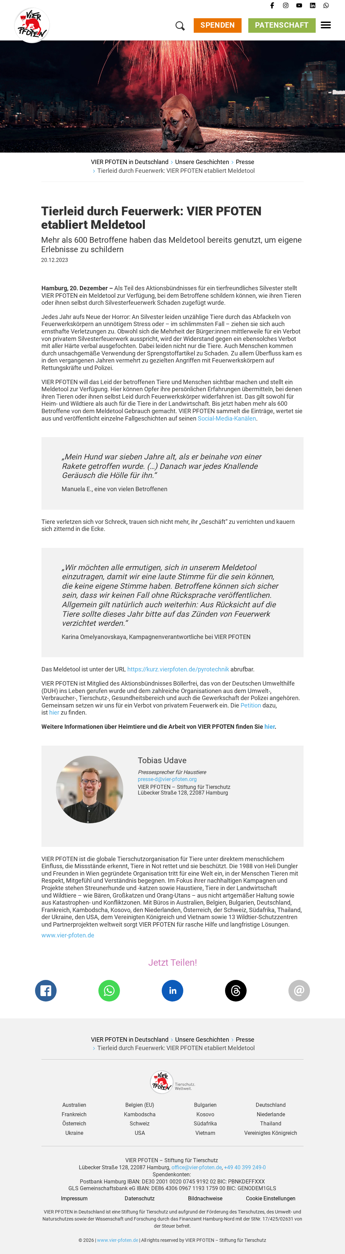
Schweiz (140, 1124)
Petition (251, 705)
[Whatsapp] (326, 5)
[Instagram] (285, 5)
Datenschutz (140, 1199)
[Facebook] (272, 5)
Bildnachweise (205, 1199)
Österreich (74, 1124)
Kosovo (205, 1115)
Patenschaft (282, 25)
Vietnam (205, 1133)
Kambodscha (140, 1115)
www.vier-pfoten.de (67, 935)
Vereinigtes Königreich (270, 1133)
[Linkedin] (312, 5)
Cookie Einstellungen (270, 1199)
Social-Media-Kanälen (227, 418)
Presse (245, 161)
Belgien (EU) (139, 1105)
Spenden (217, 25)
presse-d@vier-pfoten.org (167, 779)
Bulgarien (205, 1105)
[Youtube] (299, 5)
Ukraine (74, 1133)
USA (140, 1133)
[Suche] (180, 27)
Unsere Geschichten (202, 161)
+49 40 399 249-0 (245, 1167)
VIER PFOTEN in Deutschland (129, 161)
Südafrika (205, 1124)
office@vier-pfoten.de (196, 1167)
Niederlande (271, 1115)
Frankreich (74, 1115)
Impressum (74, 1199)
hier (54, 712)
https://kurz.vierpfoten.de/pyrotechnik (178, 669)
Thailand (270, 1124)
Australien (74, 1105)
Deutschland (271, 1105)
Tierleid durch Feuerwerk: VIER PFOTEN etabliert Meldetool (176, 170)
